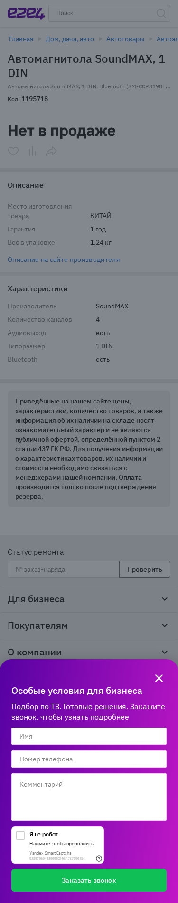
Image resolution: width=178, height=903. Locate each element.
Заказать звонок (89, 880)
